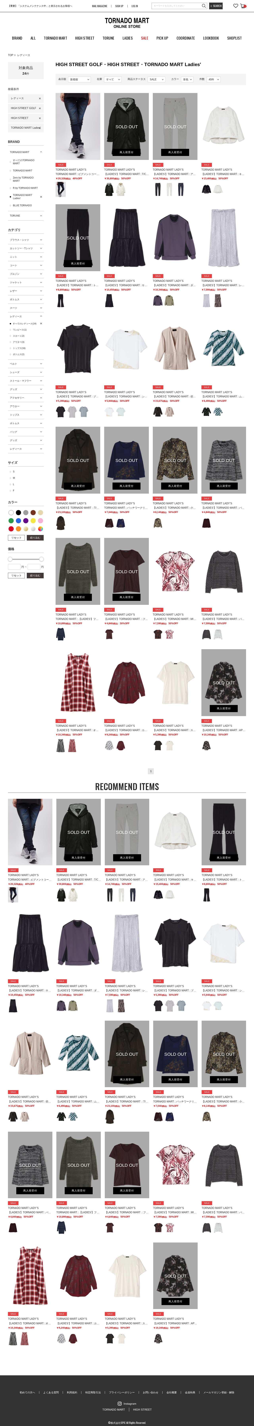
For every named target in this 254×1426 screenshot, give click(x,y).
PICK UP (162, 38)
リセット (16, 537)
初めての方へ (27, 1392)
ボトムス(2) (18, 354)
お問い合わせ (150, 1392)
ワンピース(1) (20, 330)
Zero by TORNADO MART (23, 179)
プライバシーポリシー (122, 1392)
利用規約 (72, 1392)
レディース (23, 55)
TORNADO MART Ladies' (25, 127)
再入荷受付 (127, 152)
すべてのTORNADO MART (23, 162)
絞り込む (35, 537)
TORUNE (15, 215)
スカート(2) (18, 336)
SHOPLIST (234, 38)
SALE (144, 38)
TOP (10, 55)
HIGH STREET (19, 118)
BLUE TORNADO (22, 205)
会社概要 (171, 1392)
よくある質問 (51, 1392)
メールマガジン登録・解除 (218, 1392)
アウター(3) (18, 342)
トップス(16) (19, 348)
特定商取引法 (93, 1392)
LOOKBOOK (211, 38)
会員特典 (190, 1392)
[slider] (10, 559)
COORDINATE (186, 38)
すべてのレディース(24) (25, 323)
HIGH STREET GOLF (23, 108)
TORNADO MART (19, 152)
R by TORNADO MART (25, 188)
